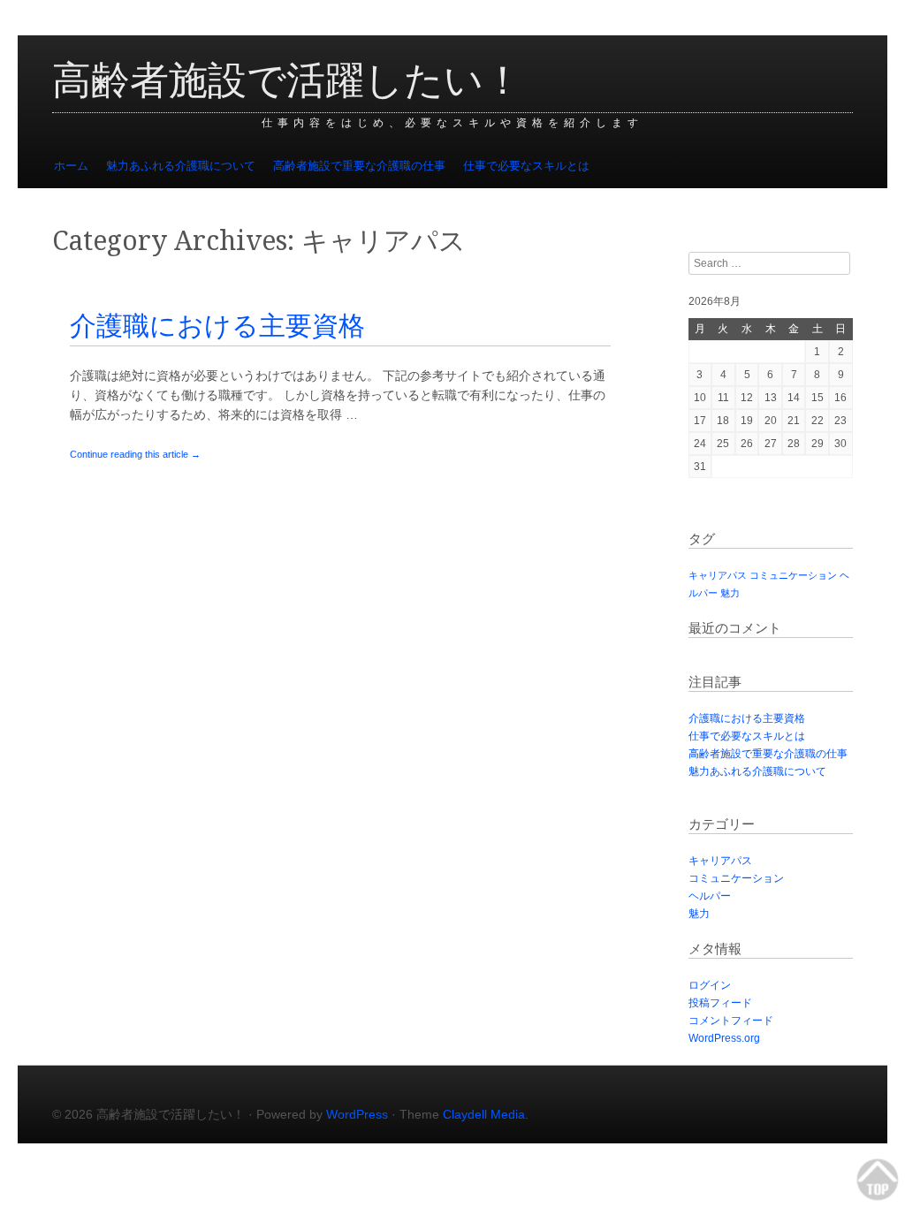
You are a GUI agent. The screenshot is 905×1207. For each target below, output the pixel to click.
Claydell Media (484, 1114)
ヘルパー (709, 896)
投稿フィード (720, 1003)
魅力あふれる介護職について (180, 165)
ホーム (71, 165)
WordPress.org (724, 1038)
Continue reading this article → (135, 454)
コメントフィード (730, 1020)
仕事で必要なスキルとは (526, 165)
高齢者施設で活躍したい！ (287, 80)
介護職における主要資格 (217, 325)
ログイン (709, 985)
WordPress (357, 1114)
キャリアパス (717, 575)
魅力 (730, 593)
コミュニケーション (793, 575)
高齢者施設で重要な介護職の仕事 (359, 165)
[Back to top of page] (878, 1180)
